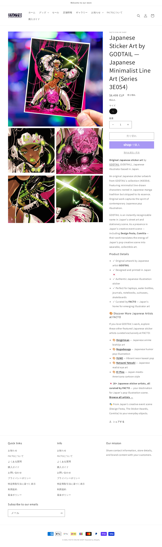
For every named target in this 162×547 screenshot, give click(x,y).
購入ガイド (13, 467)
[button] (43, 12)
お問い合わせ (15, 472)
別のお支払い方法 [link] (132, 152)
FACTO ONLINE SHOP (76, 540)
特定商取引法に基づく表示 (22, 483)
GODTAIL (114, 164)
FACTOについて (16, 456)
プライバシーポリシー (19, 478)
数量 (111, 118)
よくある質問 (15, 461)
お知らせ (12, 450)
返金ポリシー (15, 494)
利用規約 (12, 489)
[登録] (61, 513)
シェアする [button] (119, 421)
